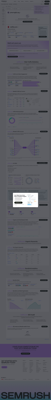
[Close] (37, 193)
